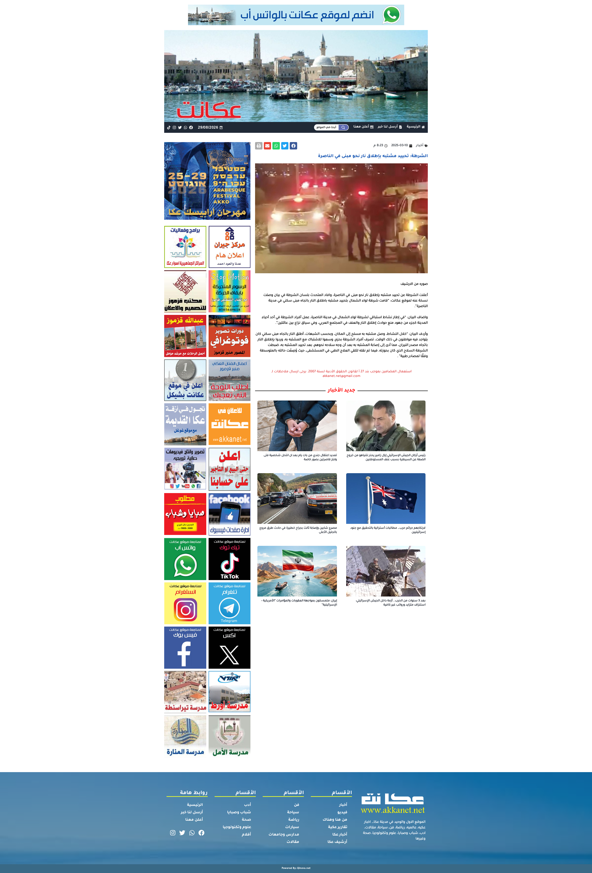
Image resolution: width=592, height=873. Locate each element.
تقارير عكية (337, 827)
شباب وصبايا (239, 813)
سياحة (293, 813)
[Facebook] (191, 127)
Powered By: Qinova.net (296, 868)
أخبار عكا (339, 835)
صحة (246, 820)
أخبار (343, 805)
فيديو (342, 813)
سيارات (292, 827)
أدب (247, 805)
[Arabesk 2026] (207, 218)
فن (296, 805)
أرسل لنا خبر (192, 813)
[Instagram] (174, 127)
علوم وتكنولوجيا (237, 827)
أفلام (246, 835)
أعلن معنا (194, 820)
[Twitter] (180, 127)
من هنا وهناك (335, 820)
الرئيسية (195, 805)
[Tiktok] (168, 127)
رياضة (293, 820)
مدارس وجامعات (283, 835)
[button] (293, 145)
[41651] (296, 24)
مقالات (293, 842)
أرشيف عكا (337, 842)
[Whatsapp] (185, 127)
